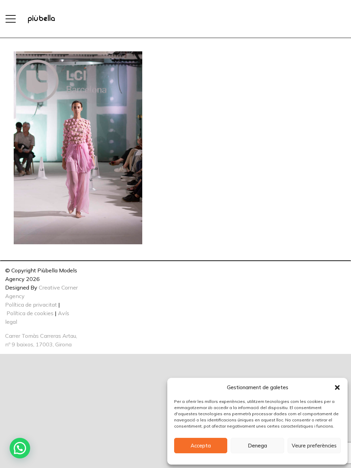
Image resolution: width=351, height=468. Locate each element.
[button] (337, 387)
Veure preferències (314, 445)
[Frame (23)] (41, 19)
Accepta (201, 445)
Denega (257, 445)
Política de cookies (30, 313)
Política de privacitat (31, 304)
